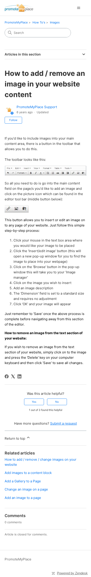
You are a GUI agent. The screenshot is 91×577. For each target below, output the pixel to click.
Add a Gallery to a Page (23, 481)
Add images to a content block (28, 473)
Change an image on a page (26, 489)
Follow (13, 120)
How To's (38, 22)
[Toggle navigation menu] (78, 8)
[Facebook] (7, 376)
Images (55, 22)
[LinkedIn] (19, 376)
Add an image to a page (23, 498)
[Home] (19, 8)
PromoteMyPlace (16, 22)
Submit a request (63, 423)
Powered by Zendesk (72, 573)
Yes (34, 401)
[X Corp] (13, 376)
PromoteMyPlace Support (37, 107)
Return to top (15, 438)
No (57, 401)
